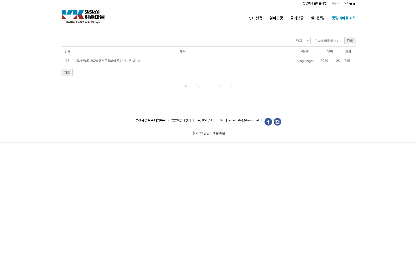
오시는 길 (349, 3)
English (335, 3)
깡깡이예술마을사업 (315, 3)
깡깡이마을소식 (343, 18)
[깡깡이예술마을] (83, 13)
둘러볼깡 (297, 18)
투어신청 (255, 18)
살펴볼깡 (318, 18)
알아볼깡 (276, 18)
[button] (186, 86)
